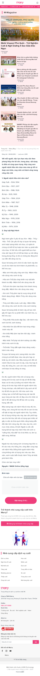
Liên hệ (12, 620)
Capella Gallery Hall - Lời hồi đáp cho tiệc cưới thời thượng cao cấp (27, 114)
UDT (22, 671)
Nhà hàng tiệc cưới (26, 580)
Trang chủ (4, 6)
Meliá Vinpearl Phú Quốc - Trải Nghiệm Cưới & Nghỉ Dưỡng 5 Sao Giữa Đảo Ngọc (19, 46)
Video (29, 610)
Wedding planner (6, 573)
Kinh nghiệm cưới (21, 610)
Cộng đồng (4, 613)
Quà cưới (23, 565)
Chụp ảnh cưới (5, 580)
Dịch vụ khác (5, 558)
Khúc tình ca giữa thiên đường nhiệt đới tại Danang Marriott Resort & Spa (27, 59)
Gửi (36, 642)
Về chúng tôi (5, 620)
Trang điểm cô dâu (26, 569)
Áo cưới (12, 610)
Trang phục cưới (26, 576)
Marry (7, 655)
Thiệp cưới (4, 576)
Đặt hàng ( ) (21, 500)
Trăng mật (4, 569)
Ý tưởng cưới (5, 610)
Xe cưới (23, 573)
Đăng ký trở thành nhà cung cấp (20, 524)
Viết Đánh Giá (31, 477)
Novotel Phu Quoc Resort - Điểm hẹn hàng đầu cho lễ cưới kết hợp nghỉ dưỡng (27, 88)
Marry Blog (12, 148)
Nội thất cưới (5, 565)
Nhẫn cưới (24, 562)
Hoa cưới (23, 558)
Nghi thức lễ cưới (6, 562)
